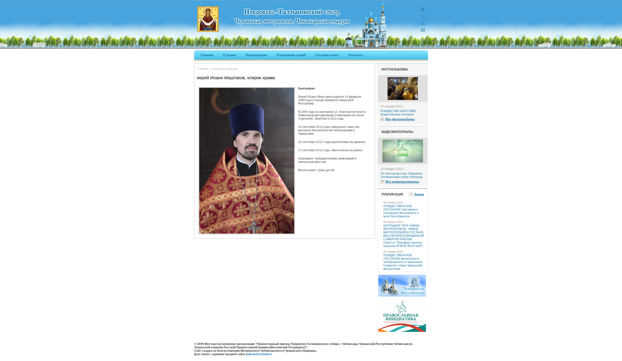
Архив (419, 194)
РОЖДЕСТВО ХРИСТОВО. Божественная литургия (398, 112)
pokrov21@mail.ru (259, 354)
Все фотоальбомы (400, 119)
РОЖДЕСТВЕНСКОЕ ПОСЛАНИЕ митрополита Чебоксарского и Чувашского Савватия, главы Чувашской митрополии (403, 262)
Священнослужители (224, 68)
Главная (207, 55)
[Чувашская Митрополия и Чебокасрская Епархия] (402, 295)
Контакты (355, 55)
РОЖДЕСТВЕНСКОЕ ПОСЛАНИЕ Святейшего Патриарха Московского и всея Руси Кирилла (401, 211)
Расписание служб (291, 55)
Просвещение (256, 55)
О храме (229, 55)
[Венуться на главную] (423, 12)
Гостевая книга (327, 55)
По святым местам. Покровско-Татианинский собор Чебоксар (401, 175)
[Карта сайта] (423, 25)
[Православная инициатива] (402, 331)
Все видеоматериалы (402, 182)
